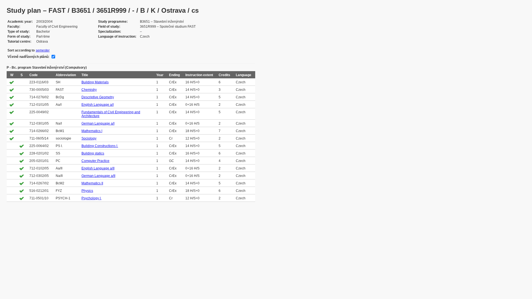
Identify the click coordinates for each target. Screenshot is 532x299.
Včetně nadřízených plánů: (28, 57)
